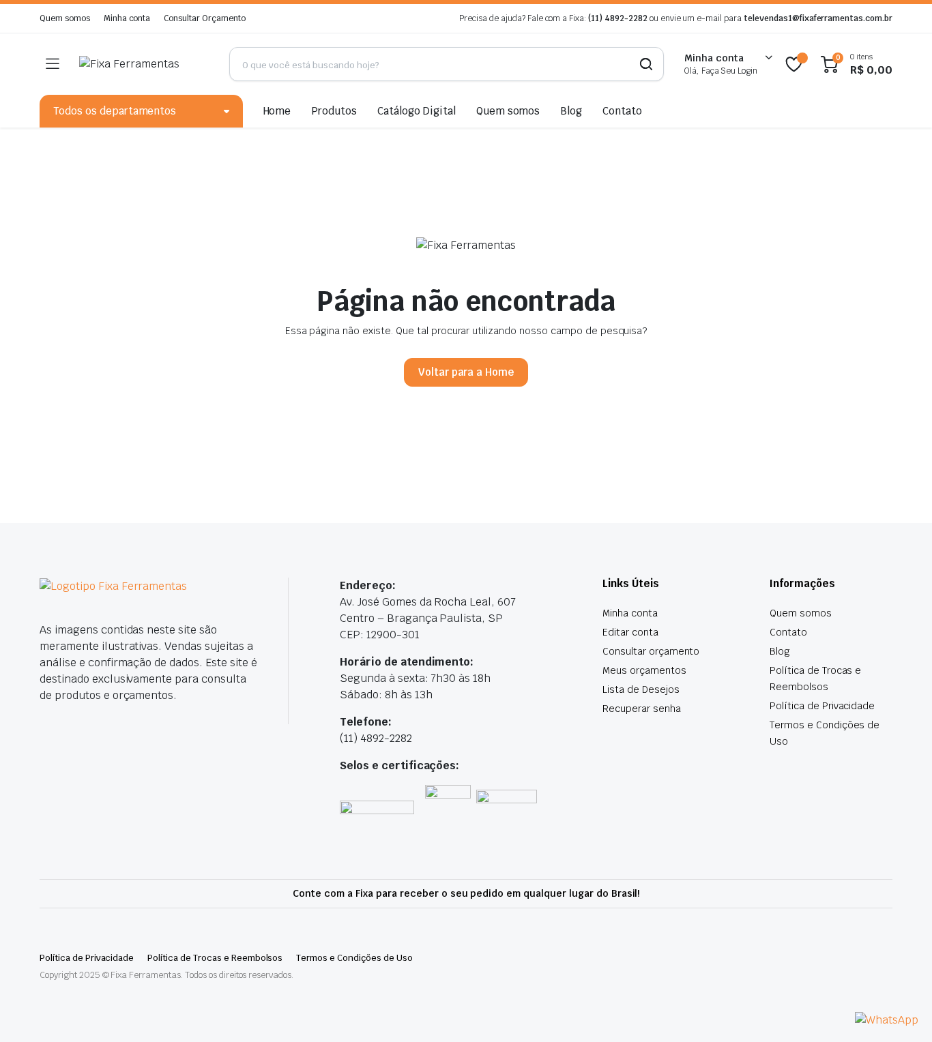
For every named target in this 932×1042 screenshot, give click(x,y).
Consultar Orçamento (204, 18)
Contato (622, 110)
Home (277, 110)
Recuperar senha (641, 708)
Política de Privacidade (822, 706)
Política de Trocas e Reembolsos (214, 958)
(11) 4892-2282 (617, 18)
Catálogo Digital (416, 110)
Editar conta (630, 632)
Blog (571, 110)
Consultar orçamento (650, 651)
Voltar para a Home (466, 372)
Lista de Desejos (641, 689)
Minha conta (127, 18)
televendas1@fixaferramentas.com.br (818, 18)
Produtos (334, 110)
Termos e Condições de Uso (354, 958)
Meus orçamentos (644, 670)
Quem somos (65, 18)
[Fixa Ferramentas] (144, 64)
